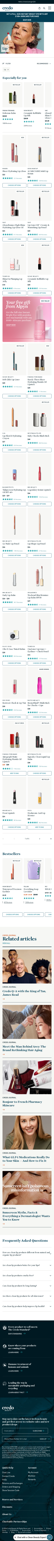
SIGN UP (43, 1439)
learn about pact (16, 1392)
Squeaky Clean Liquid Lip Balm (39, 758)
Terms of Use (26, 1530)
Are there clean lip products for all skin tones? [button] (23, 1296)
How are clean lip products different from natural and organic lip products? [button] (26, 1253)
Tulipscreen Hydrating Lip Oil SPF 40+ (14, 491)
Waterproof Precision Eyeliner (12, 890)
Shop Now (27, 20)
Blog (12, 1532)
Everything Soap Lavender (31, 890)
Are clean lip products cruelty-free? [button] (18, 1275)
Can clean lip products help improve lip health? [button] (24, 1306)
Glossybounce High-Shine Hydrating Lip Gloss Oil (14, 226)
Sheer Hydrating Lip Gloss (14, 171)
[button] (39, 8)
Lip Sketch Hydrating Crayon (12, 437)
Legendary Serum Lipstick (39, 490)
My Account (33, 1472)
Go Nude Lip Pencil (11, 544)
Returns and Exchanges (12, 1483)
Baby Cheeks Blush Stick (38, 436)
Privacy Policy (18, 1457)
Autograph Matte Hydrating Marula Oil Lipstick (12, 759)
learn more (13, 1371)
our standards (15, 1334)
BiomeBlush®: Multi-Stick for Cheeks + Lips (38, 704)
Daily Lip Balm (9, 595)
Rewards (32, 1479)
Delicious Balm (9, 113)
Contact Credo (8, 1476)
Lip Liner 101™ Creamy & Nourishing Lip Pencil (38, 226)
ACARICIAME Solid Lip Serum (38, 172)
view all (6, 943)
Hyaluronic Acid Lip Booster (36, 814)
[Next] (39, 838)
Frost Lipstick (9, 813)
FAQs (4, 1479)
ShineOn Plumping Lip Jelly (12, 280)
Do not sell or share (24, 1532)
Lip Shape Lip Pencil (36, 544)
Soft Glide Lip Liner (11, 379)
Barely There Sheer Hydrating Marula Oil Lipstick (37, 382)
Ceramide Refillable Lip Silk (32, 114)
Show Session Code (10, 1490)
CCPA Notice (14, 1530)
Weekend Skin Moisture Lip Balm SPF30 (38, 596)
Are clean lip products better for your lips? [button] (21, 1265)
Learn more (13, 1352)
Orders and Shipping (11, 1486)
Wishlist (31, 1476)
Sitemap (5, 1532)
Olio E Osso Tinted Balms (14, 649)
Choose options (14, 185)
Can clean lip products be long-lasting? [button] (20, 1286)
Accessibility (38, 1528)
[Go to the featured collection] (27, 319)
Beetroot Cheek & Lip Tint (14, 703)
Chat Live (6, 1472)
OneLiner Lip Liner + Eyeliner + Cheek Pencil (38, 650)
